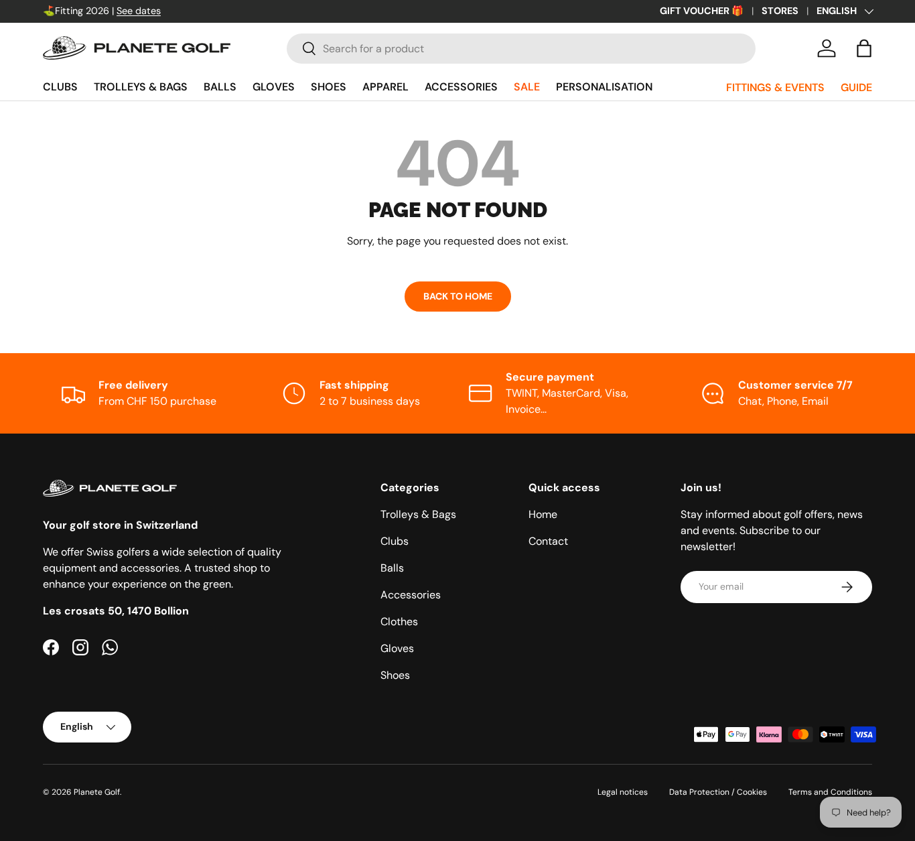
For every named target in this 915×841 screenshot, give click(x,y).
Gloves (274, 87)
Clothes (399, 621)
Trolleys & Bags (141, 87)
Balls (220, 87)
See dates (139, 11)
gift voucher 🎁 (702, 11)
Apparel (385, 87)
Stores (780, 11)
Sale (527, 87)
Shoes (328, 87)
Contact (548, 541)
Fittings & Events (775, 87)
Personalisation (604, 87)
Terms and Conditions (830, 792)
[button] (864, 48)
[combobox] (521, 49)
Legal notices (622, 792)
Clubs (60, 87)
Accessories (461, 87)
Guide (856, 87)
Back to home (457, 296)
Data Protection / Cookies (718, 792)
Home (543, 514)
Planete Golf (97, 792)
